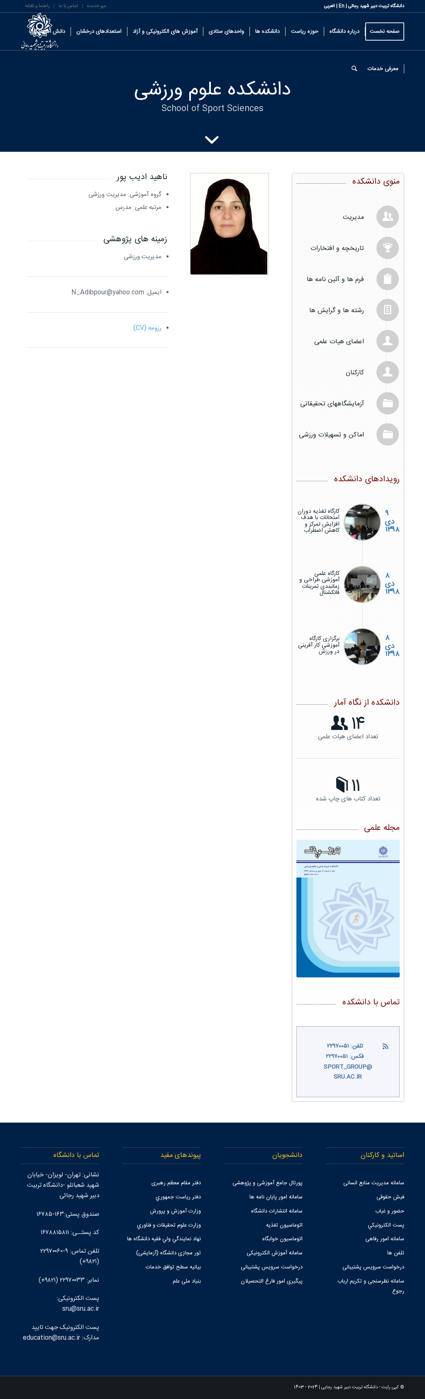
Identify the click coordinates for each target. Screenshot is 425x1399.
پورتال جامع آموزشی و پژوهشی (267, 1183)
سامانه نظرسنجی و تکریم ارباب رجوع (370, 1286)
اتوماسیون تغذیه (284, 1225)
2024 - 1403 (306, 1387)
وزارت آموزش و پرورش (175, 1211)
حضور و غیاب (389, 1211)
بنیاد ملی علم (187, 1281)
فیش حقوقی (390, 1197)
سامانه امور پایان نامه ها (276, 1197)
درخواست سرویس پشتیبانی (373, 1267)
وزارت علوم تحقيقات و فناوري (169, 1225)
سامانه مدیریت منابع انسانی (373, 1183)
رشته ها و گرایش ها (336, 310)
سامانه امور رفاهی (384, 1239)
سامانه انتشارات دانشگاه (277, 1211)
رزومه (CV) (147, 328)
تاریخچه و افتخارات (337, 248)
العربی (329, 6)
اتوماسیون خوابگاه (282, 1239)
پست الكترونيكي (386, 1225)
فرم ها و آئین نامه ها (335, 279)
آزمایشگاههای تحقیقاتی (332, 404)
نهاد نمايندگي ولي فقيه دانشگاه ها (164, 1239)
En (341, 6)
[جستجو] (354, 68)
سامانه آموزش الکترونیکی (275, 1253)
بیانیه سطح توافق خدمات (173, 1267)
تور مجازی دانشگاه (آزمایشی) (168, 1253)
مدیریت (353, 217)
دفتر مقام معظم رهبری (176, 1183)
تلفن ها (395, 1253)
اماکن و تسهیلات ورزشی (331, 435)
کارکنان (355, 372)
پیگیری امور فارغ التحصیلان (272, 1281)
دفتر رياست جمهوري (178, 1197)
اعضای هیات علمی (339, 341)
